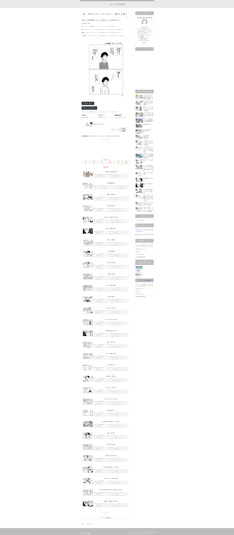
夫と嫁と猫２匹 (85, 136)
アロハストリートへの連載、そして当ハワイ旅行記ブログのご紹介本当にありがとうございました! (144, 245)
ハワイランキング (138, 276)
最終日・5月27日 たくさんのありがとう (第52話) (144, 229)
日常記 (108, 136)
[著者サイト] (143, 43)
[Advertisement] (106, 148)
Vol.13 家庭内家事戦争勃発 (140, 296)
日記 (112, 136)
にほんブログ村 (85, 117)
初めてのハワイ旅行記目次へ (89, 107)
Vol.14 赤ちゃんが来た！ (140, 254)
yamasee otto (144, 27)
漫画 (116, 136)
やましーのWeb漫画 (145, 280)
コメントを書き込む (106, 517)
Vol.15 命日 (138, 251)
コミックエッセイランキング (120, 117)
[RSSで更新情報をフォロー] (146, 43)
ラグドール (104, 136)
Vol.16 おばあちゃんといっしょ (141, 248)
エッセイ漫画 (92, 136)
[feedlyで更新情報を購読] (144, 43)
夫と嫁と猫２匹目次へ (88, 103)
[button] (152, 220)
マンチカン (98, 136)
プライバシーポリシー (149, 531)
